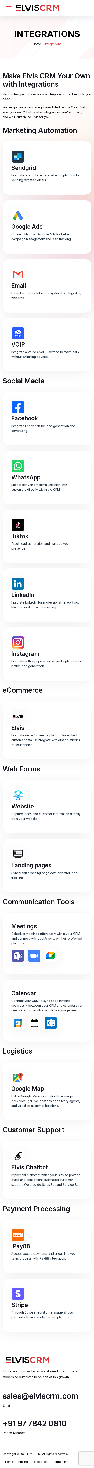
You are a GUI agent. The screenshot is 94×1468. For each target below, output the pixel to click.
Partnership (60, 1461)
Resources (40, 1461)
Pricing (23, 1461)
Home (37, 44)
